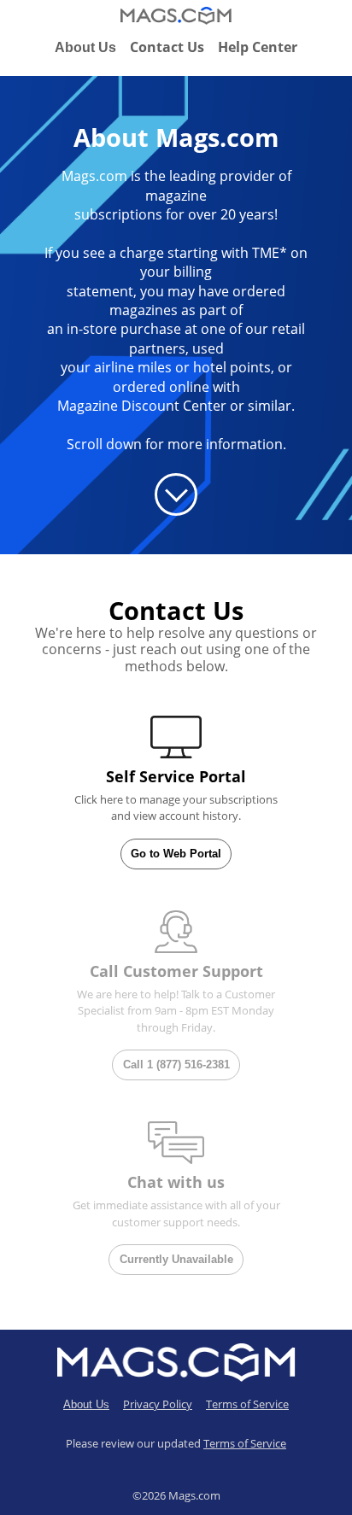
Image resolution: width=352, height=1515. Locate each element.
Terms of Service (247, 1404)
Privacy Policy (157, 1404)
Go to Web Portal (176, 853)
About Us (85, 47)
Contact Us (167, 47)
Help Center (257, 47)
